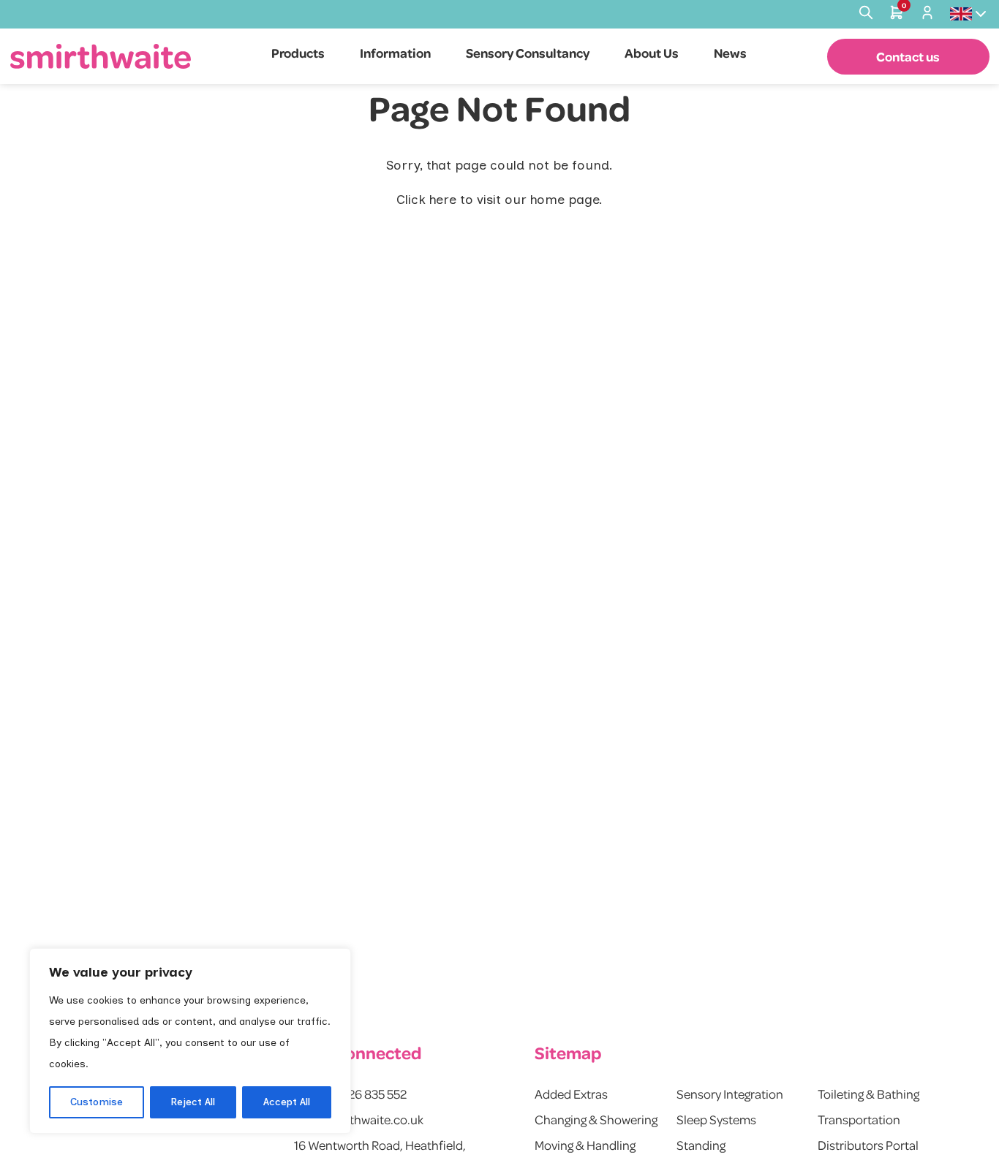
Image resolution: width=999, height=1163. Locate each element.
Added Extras (571, 1094)
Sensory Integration (729, 1094)
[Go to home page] (101, 56)
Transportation (859, 1119)
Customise (96, 1102)
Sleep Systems (716, 1119)
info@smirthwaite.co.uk (358, 1119)
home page (564, 200)
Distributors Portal (868, 1145)
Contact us (908, 56)
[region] (190, 1041)
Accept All (286, 1102)
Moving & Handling (585, 1145)
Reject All (192, 1102)
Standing (700, 1145)
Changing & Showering (596, 1119)
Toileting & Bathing (868, 1094)
